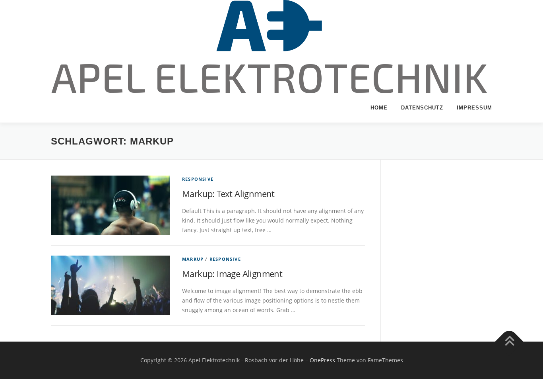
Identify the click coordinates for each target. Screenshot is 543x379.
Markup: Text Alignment (228, 193)
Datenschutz (422, 108)
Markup (193, 259)
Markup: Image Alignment (232, 273)
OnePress (322, 360)
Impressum (474, 108)
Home (379, 108)
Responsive (197, 179)
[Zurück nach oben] (509, 342)
